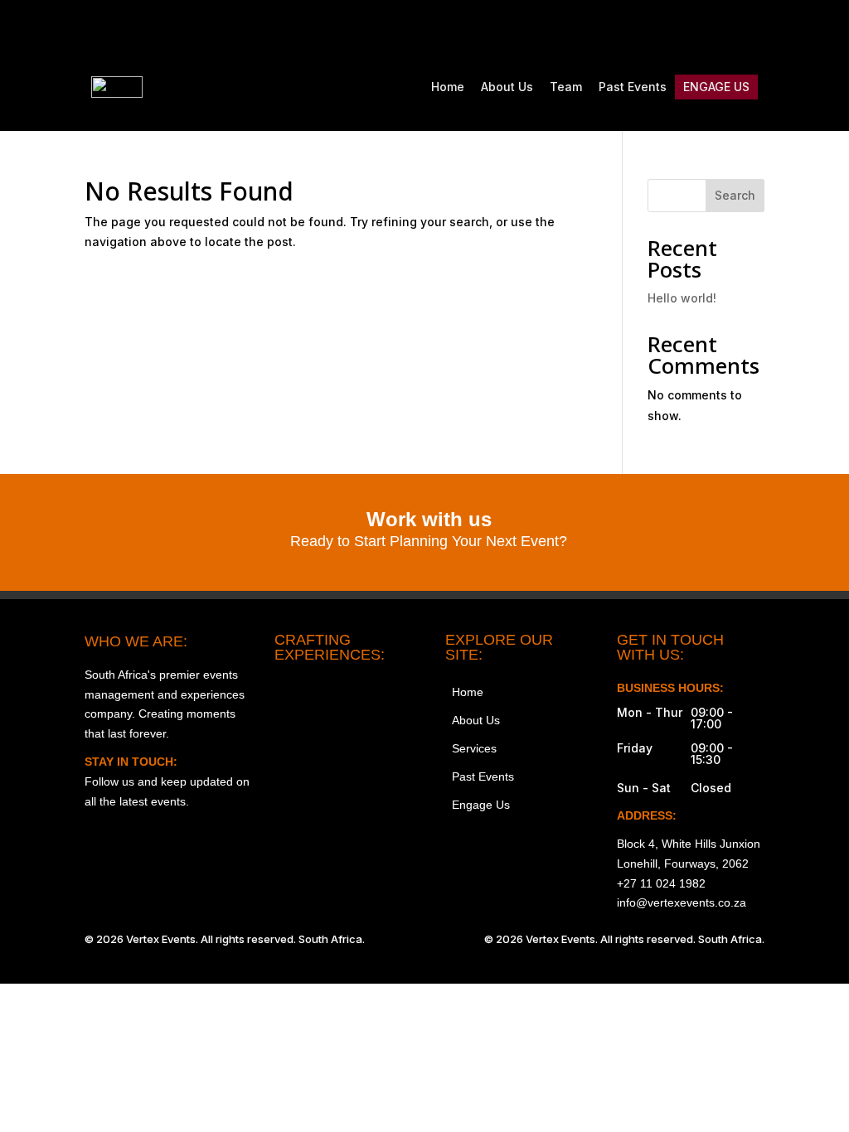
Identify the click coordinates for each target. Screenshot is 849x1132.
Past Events (633, 87)
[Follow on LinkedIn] (751, 30)
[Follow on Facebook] (646, 30)
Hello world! (682, 298)
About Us (507, 87)
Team (566, 87)
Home (447, 87)
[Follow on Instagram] (612, 30)
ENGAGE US (716, 87)
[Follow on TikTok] (681, 30)
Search (735, 195)
